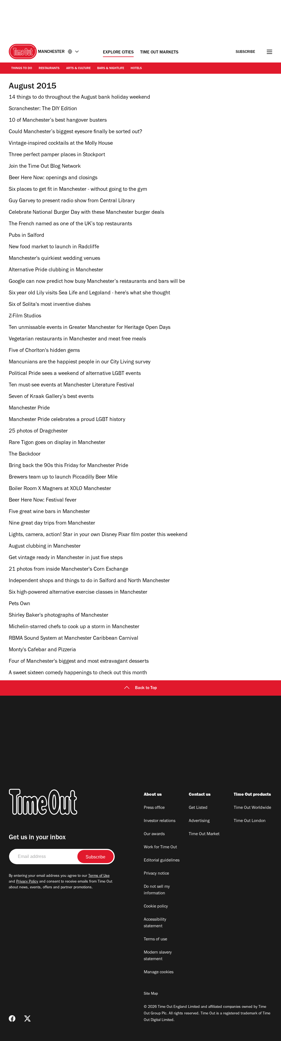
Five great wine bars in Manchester (49, 512)
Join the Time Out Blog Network (45, 167)
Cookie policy (156, 907)
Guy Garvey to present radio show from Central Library (72, 201)
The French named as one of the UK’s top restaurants (70, 224)
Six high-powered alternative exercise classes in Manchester (78, 593)
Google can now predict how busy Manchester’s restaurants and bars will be (97, 282)
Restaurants (49, 68)
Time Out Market (204, 834)
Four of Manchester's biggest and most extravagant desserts (79, 662)
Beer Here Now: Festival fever (43, 501)
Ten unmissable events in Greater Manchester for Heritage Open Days (89, 328)
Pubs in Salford (26, 236)
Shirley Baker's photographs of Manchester (58, 616)
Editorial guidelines (161, 860)
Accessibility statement (155, 923)
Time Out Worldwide (252, 808)
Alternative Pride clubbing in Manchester (56, 270)
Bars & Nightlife (110, 68)
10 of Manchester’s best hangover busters (58, 121)
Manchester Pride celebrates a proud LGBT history (67, 420)
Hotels (136, 68)
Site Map (151, 994)
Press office (154, 808)
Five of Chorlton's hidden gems (44, 351)
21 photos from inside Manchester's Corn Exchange (68, 570)
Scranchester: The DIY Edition (43, 109)
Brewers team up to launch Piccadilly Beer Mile (63, 477)
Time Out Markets (159, 52)
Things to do (21, 68)
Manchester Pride (29, 408)
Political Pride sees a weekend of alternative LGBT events (75, 374)
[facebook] (12, 1018)
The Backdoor (25, 454)
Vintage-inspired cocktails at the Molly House (61, 144)
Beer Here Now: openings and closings (53, 178)
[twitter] (27, 1018)
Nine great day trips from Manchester (52, 524)
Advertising (199, 821)
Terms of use (155, 939)
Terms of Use (98, 876)
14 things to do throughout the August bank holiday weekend (79, 98)
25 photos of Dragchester (38, 431)
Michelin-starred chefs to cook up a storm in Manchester (74, 627)
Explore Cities (118, 52)
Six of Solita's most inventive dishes (50, 305)
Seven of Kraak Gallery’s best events (51, 397)
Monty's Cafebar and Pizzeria (42, 650)
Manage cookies (158, 972)
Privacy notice (156, 874)
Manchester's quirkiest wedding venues (54, 259)
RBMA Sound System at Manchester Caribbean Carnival (73, 639)
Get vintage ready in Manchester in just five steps (66, 558)
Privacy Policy (27, 882)
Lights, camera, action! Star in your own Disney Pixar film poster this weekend (98, 535)
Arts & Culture (78, 68)
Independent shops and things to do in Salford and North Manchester (89, 581)
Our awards (154, 834)
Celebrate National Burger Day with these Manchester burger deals (86, 213)
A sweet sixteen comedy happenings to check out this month (78, 673)
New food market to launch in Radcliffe (54, 247)
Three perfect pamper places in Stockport (57, 155)
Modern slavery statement (158, 956)
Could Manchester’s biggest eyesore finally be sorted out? (75, 132)
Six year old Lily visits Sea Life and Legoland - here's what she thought (89, 293)
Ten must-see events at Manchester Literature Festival (71, 385)
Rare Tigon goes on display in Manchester (57, 443)
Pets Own (19, 604)
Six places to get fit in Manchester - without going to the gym (78, 190)
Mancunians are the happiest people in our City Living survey (79, 362)
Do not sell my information (157, 890)
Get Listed (198, 808)
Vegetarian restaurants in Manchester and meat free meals (77, 339)
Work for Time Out (160, 847)
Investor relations (159, 821)
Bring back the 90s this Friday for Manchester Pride (68, 466)
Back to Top (146, 688)
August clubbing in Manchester (45, 547)
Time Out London (250, 821)
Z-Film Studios (25, 316)
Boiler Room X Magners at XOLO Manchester (60, 489)
